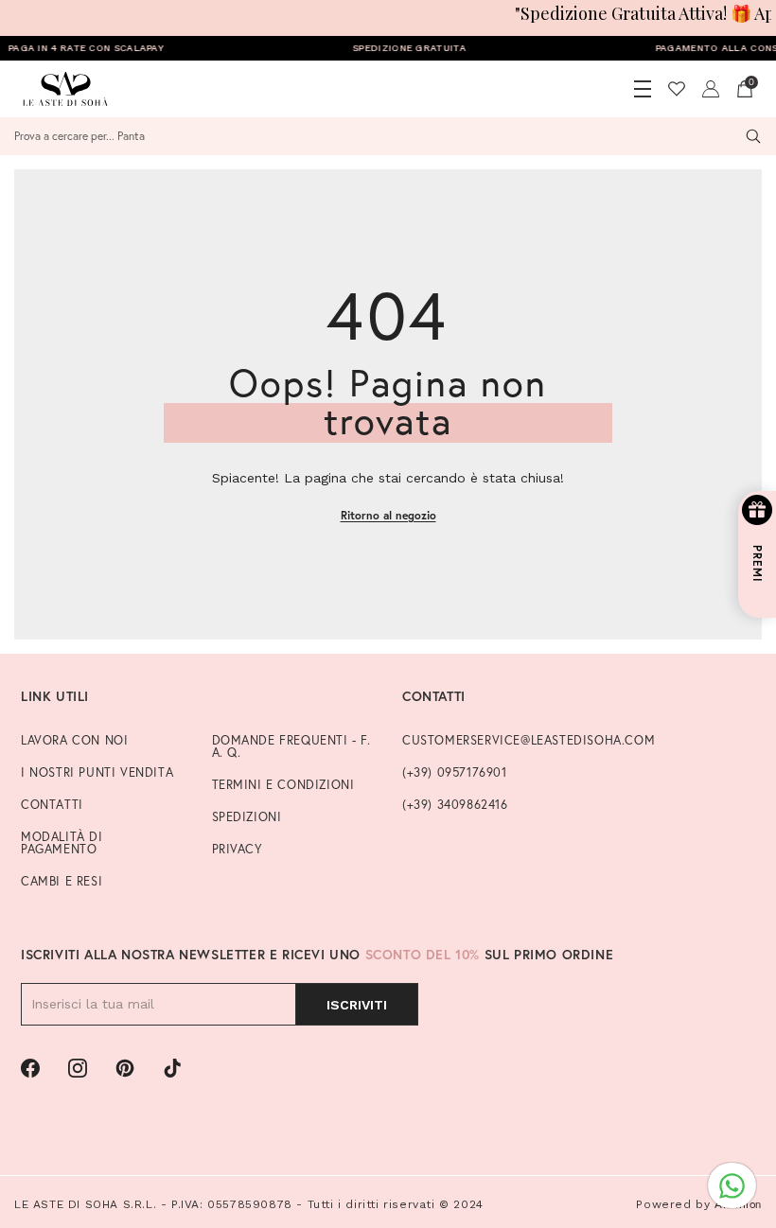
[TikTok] (172, 1068)
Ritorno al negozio (388, 515)
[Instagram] (77, 1068)
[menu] (642, 88)
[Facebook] (30, 1068)
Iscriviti (356, 1004)
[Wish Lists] (676, 88)
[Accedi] (710, 88)
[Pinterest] (124, 1068)
